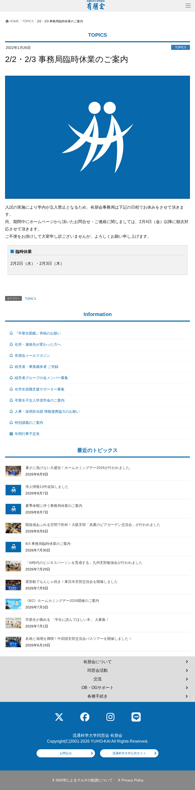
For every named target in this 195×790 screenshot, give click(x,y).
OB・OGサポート (98, 687)
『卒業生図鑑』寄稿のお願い (38, 333)
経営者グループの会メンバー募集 (41, 378)
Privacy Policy (132, 780)
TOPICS (30, 299)
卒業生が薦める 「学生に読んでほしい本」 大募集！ (67, 620)
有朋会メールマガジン (32, 355)
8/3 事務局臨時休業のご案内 (48, 544)
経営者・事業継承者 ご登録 (36, 367)
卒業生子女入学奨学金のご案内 (39, 400)
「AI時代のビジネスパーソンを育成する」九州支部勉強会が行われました (83, 563)
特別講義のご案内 (29, 423)
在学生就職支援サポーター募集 (39, 389)
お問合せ (66, 753)
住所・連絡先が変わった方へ (38, 344)
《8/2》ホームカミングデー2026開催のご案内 (62, 601)
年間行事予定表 (27, 434)
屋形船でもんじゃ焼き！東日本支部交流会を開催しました (71, 582)
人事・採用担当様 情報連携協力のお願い (47, 411)
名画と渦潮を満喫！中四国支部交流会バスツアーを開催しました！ (78, 639)
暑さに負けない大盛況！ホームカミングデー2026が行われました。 (79, 468)
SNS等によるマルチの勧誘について (84, 780)
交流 (97, 679)
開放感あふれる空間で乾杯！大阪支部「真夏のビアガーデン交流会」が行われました (92, 525)
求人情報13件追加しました (47, 487)
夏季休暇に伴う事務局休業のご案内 (53, 506)
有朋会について (97, 662)
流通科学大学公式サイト (129, 753)
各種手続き (97, 696)
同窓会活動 (97, 670)
